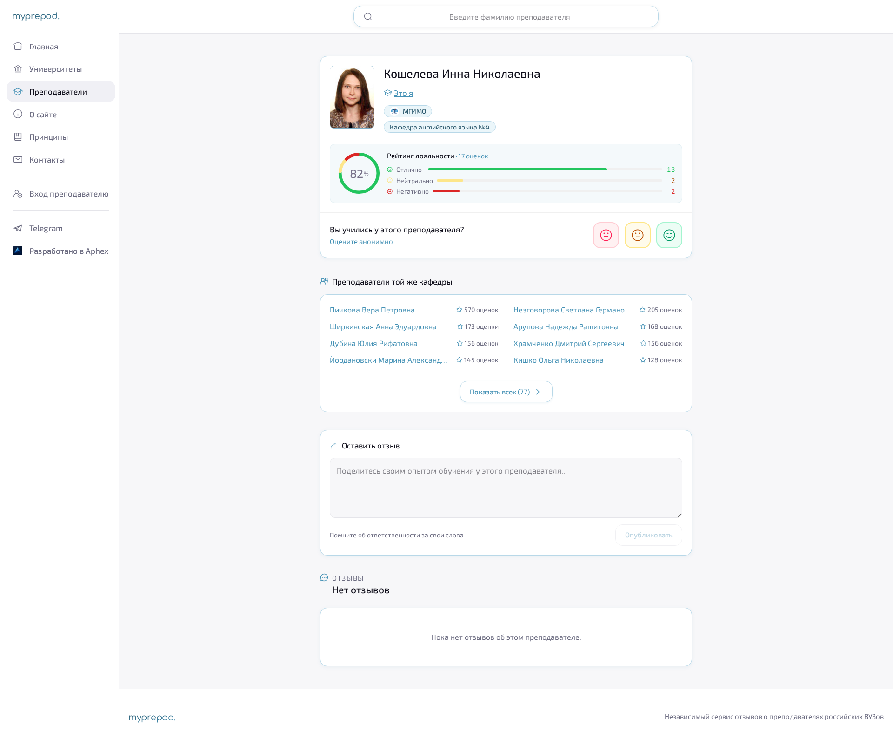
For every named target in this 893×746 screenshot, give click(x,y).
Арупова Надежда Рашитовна (565, 326)
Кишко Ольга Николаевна (558, 359)
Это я (403, 92)
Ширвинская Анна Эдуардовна (383, 326)
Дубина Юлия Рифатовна (374, 343)
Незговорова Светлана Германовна (573, 309)
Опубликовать (649, 534)
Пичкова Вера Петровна (372, 309)
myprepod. (35, 16)
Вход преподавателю (69, 193)
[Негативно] (606, 235)
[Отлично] (669, 235)
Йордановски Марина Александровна (390, 359)
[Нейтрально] (638, 235)
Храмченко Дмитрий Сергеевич (569, 343)
